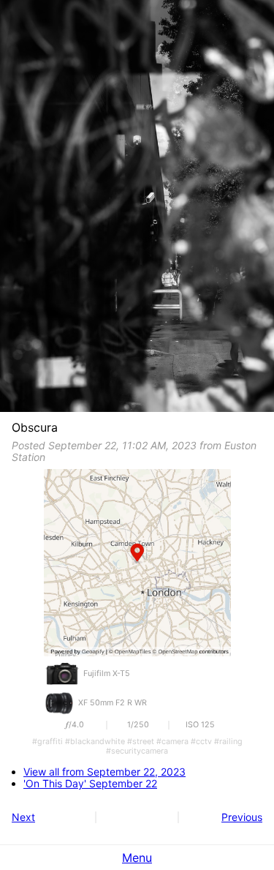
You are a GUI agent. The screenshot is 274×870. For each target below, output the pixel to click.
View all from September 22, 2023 (104, 772)
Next (23, 817)
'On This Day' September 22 (90, 784)
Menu (137, 857)
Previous (241, 817)
